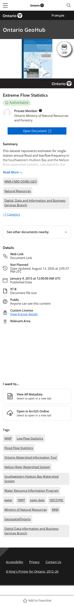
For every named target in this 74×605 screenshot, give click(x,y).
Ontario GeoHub (24, 29)
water (8, 500)
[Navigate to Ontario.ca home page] (14, 15)
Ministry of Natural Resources (25, 510)
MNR (55, 510)
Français (58, 15)
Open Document (35, 131)
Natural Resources (17, 191)
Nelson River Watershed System (27, 467)
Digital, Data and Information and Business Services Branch (35, 202)
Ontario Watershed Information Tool (30, 457)
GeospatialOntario (17, 519)
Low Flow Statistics (30, 438)
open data (37, 500)
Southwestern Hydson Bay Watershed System (31, 478)
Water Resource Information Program (31, 491)
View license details (24, 314)
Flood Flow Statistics (18, 448)
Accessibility (14, 562)
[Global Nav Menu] (5, 5)
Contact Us (53, 562)
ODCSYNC (57, 500)
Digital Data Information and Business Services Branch (31, 531)
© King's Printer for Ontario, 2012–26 (32, 571)
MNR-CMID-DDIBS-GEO (20, 181)
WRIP (8, 438)
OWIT (21, 500)
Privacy (34, 562)
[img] (40, 110)
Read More (11, 172)
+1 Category (11, 214)
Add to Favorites (40, 600)
